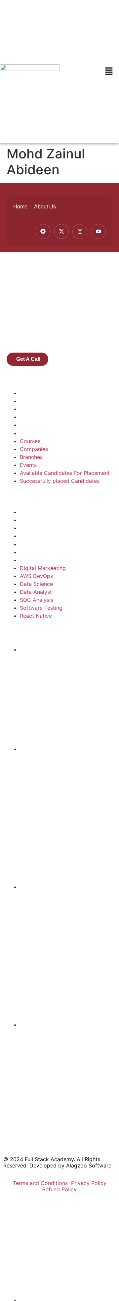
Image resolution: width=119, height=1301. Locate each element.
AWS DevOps (36, 520)
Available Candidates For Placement (65, 425)
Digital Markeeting (43, 512)
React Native (36, 560)
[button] (109, 71)
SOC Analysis (36, 544)
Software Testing (41, 552)
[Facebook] (43, 231)
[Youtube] (98, 231)
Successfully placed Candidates (59, 433)
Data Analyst (36, 536)
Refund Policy (59, 1189)
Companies (34, 401)
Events (28, 417)
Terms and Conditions (41, 1183)
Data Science (36, 528)
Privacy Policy (88, 1183)
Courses (30, 393)
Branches (31, 409)
